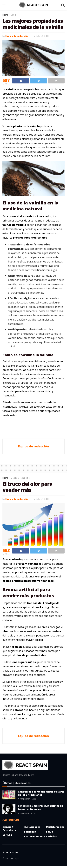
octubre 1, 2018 (41, 498)
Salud (13, 14)
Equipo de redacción (16, 35)
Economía (30, 831)
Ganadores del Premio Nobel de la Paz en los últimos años (41, 793)
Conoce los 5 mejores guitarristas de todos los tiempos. (40, 807)
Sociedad (51, 836)
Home (5, 14)
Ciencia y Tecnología (20, 477)
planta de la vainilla (26, 126)
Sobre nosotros (10, 852)
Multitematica (55, 826)
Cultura (7, 834)
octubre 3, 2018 (41, 35)
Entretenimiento (34, 836)
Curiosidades (32, 826)
